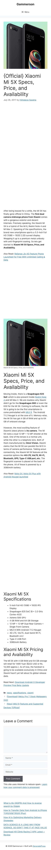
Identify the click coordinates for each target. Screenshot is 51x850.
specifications (19, 693)
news (9, 693)
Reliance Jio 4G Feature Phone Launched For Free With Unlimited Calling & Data (24, 257)
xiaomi (30, 693)
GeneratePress (39, 846)
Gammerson (25, 4)
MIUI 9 (29, 412)
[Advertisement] (25, 132)
